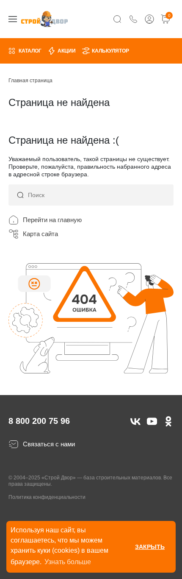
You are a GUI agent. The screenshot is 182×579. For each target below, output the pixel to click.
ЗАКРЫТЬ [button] (150, 546)
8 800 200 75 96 (39, 421)
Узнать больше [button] (67, 561)
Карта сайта (40, 233)
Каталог (30, 51)
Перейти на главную (52, 219)
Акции (67, 51)
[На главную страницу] (44, 19)
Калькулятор (110, 51)
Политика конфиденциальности (46, 497)
